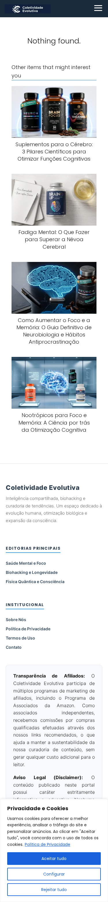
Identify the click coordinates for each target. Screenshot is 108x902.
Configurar (54, 874)
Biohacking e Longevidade (32, 572)
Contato (14, 647)
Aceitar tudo (54, 858)
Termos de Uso (20, 637)
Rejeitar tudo (54, 890)
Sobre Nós (16, 619)
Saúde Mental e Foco (26, 563)
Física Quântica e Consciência (35, 581)
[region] (54, 850)
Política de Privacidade (47, 844)
